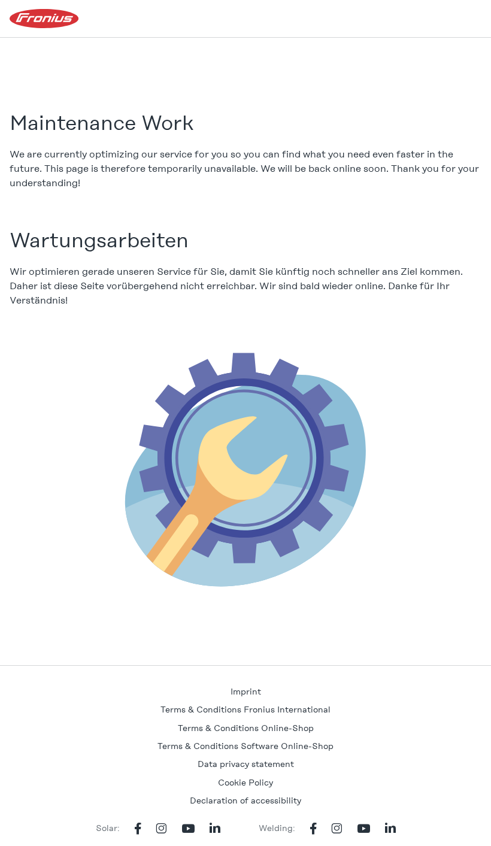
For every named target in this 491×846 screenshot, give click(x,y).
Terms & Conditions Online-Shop (246, 728)
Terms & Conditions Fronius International (245, 709)
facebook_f (137, 828)
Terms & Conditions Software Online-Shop (245, 746)
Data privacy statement (246, 764)
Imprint (246, 691)
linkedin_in (215, 828)
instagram (161, 828)
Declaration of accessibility (245, 800)
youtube (188, 828)
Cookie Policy (245, 782)
